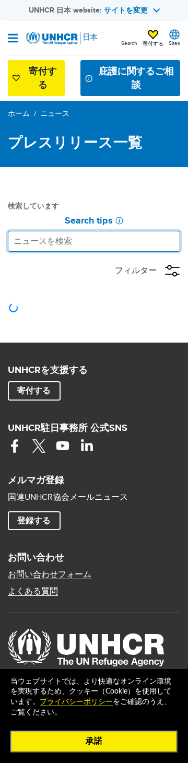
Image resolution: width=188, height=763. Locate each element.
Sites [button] (174, 42)
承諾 (94, 741)
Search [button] (129, 42)
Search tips (89, 221)
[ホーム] (61, 38)
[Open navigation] (13, 39)
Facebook (14, 446)
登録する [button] (34, 520)
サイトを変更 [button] (126, 10)
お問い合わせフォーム (49, 574)
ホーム (19, 113)
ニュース (54, 113)
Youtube (62, 446)
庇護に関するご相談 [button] (136, 77)
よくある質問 (33, 591)
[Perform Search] (169, 241)
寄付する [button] (153, 43)
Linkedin (86, 446)
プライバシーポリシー (76, 702)
